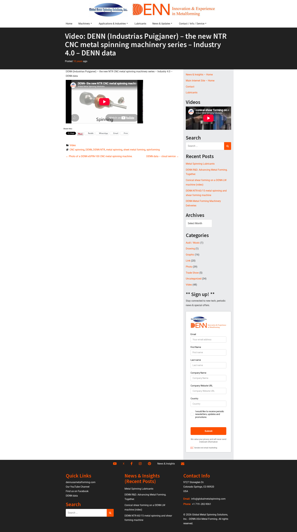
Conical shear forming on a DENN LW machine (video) (206, 182)
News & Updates (161, 23)
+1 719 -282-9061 (201, 504)
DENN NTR (99, 149)
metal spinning (114, 149)
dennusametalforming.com (80, 482)
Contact (190, 86)
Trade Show (192, 272)
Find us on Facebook (77, 491)
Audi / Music (193, 242)
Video (73, 145)
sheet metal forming (134, 149)
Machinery (84, 23)
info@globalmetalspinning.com (208, 498)
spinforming (153, 149)
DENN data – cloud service (162, 156)
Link (188, 260)
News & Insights (166, 463)
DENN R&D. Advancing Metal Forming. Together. (207, 172)
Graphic (190, 254)
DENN (89, 149)
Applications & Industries (112, 23)
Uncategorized (193, 278)
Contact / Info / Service (191, 23)
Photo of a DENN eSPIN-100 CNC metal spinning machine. (99, 156)
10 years (77, 61)
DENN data (72, 495)
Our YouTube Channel (77, 486)
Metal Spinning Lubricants (200, 163)
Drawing (190, 248)
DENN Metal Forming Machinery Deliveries (203, 203)
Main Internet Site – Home (200, 80)
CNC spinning (77, 149)
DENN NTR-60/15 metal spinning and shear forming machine (206, 193)
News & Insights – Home (199, 74)
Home (69, 23)
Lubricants (140, 23)
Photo (189, 266)
